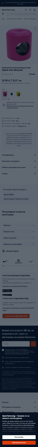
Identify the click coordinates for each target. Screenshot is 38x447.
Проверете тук (22, 126)
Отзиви (5, 173)
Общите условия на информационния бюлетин (16, 353)
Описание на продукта (10, 161)
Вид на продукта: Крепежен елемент (16, 199)
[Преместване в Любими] (35, 29)
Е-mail (6, 344)
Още (18, 118)
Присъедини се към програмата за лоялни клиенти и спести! (20, 107)
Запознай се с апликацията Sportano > (15, 286)
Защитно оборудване (30, 19)
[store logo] (13, 9)
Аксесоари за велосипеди (14, 19)
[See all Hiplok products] (32, 74)
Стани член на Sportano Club (16, 316)
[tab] (19, 155)
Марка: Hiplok (8, 195)
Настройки (19, 437)
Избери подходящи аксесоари (14, 167)
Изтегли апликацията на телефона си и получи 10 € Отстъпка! (20, 3)
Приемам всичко (19, 442)
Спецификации (8, 155)
